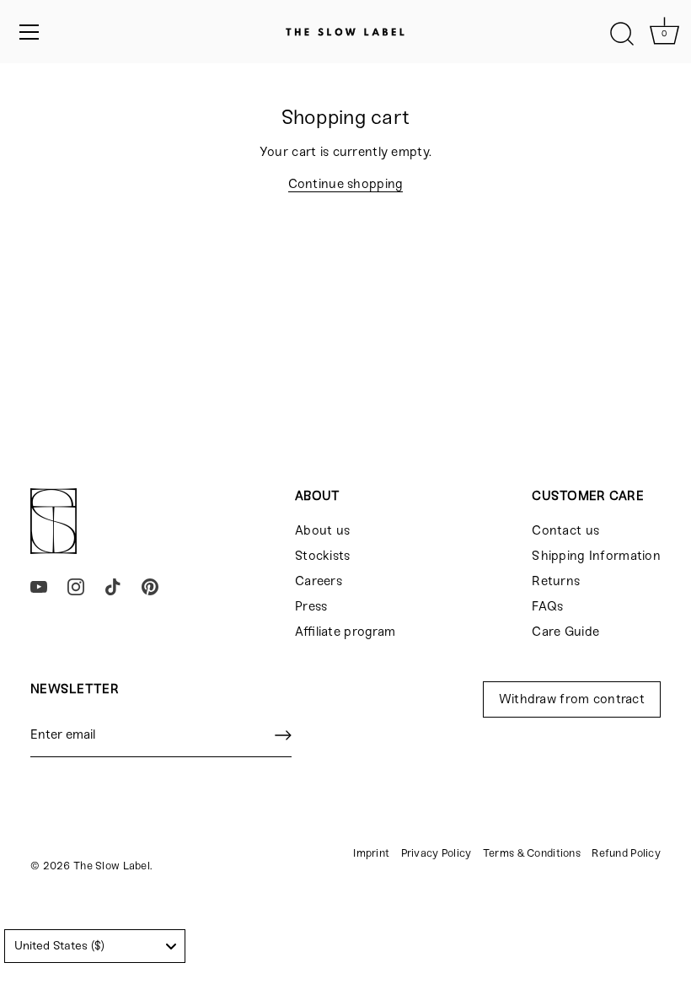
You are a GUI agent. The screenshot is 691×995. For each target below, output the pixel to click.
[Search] (621, 34)
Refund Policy (626, 853)
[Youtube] (38, 586)
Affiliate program (345, 631)
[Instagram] (75, 586)
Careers (318, 581)
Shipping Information (596, 555)
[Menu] (29, 32)
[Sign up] (283, 735)
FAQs (547, 606)
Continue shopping (346, 183)
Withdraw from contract (572, 699)
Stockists (323, 555)
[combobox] (94, 946)
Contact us (565, 530)
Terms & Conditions (532, 853)
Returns (556, 581)
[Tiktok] (112, 586)
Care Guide (565, 631)
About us (322, 530)
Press (311, 606)
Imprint (371, 853)
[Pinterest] (150, 586)
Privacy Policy (436, 853)
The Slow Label (111, 865)
